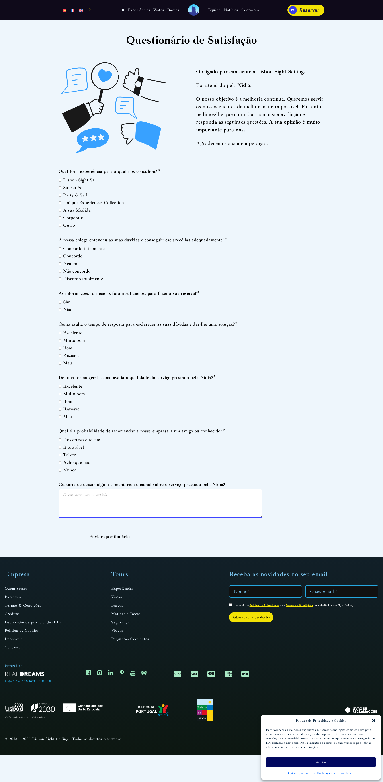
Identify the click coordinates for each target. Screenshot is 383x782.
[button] (373, 721)
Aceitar (321, 762)
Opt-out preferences (301, 773)
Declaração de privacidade (334, 773)
